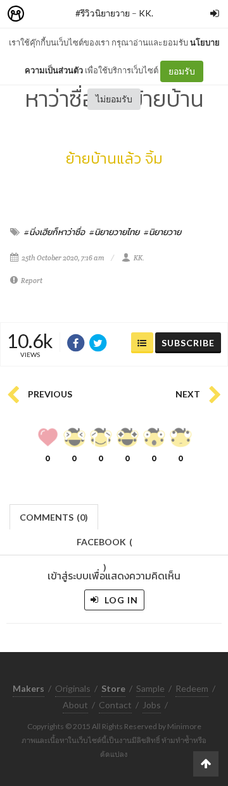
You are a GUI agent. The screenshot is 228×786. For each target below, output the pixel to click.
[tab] (54, 516)
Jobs (151, 704)
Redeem (191, 688)
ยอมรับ (181, 71)
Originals (73, 688)
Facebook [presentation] (104, 545)
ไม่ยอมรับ (114, 99)
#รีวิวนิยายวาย (102, 13)
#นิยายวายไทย (114, 231)
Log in (120, 600)
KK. (146, 13)
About (75, 704)
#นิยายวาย (162, 231)
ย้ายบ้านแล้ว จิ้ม (114, 158)
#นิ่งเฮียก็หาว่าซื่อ (54, 231)
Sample (150, 688)
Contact (115, 704)
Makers (44, 14)
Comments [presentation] (54, 517)
